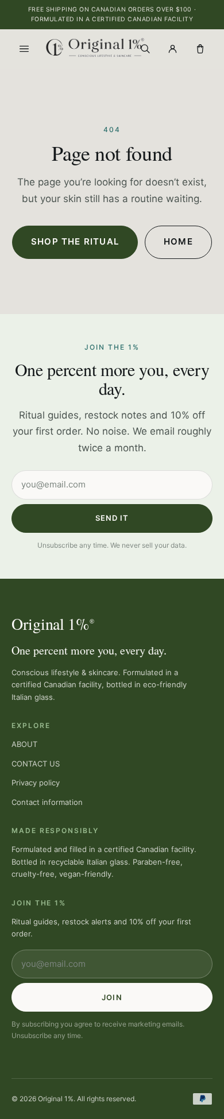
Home (178, 241)
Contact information (47, 802)
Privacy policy (35, 782)
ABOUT (24, 744)
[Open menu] (24, 48)
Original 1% (52, 623)
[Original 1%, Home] (84, 47)
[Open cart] (200, 48)
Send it (112, 517)
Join (112, 997)
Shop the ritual (75, 241)
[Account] (172, 48)
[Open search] (144, 48)
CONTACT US (35, 763)
